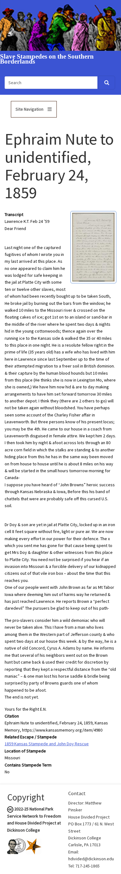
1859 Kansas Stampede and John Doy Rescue (47, 744)
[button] (93, 246)
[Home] (60, 25)
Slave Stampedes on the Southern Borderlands (47, 59)
